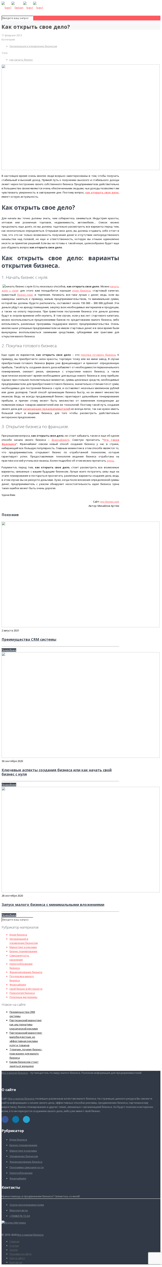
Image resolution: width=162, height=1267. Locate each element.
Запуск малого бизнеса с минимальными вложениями (53, 904)
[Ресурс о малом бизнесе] (22, 7)
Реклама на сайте (20, 1254)
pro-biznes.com (109, 501)
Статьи (14, 1245)
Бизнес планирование (23, 951)
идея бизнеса (81, 290)
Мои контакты (18, 1210)
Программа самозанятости (26, 1167)
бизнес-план (25, 294)
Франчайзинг (17, 984)
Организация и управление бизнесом (33, 46)
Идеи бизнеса (18, 934)
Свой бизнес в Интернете (25, 989)
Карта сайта (17, 1258)
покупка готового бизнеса (98, 355)
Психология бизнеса (22, 993)
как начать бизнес (21, 59)
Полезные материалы (23, 997)
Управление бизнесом (23, 1156)
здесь (110, 460)
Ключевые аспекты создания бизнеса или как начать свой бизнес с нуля (57, 772)
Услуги (13, 1250)
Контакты (15, 1262)
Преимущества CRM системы (29, 639)
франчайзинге (61, 440)
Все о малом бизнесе (15, 1073)
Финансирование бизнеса (25, 972)
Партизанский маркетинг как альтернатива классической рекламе (25, 1024)
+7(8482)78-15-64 (19, 1216)
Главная (14, 1241)
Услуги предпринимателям (26, 1205)
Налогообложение (21, 1173)
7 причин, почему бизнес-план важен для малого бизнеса (25, 1053)
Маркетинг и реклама (23, 947)
